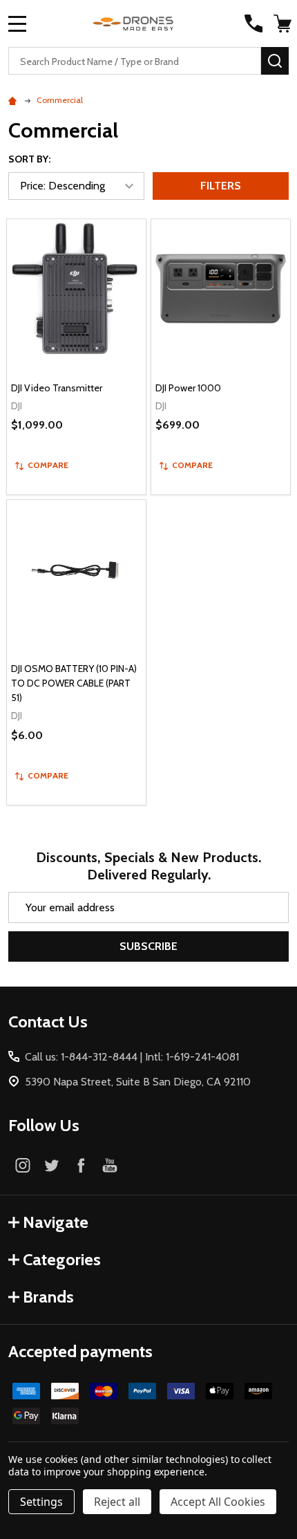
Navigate (55, 1222)
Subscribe (148, 946)
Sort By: (29, 159)
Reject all (117, 1501)
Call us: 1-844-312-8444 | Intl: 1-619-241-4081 (132, 1056)
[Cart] (282, 23)
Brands (48, 1297)
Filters (220, 185)
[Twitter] (51, 1165)
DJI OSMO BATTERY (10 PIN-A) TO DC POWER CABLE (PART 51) (74, 683)
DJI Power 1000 (188, 388)
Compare (48, 465)
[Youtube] (109, 1165)
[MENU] (17, 23)
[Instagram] (22, 1165)
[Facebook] (80, 1165)
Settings (41, 1501)
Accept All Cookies (218, 1501)
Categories (62, 1259)
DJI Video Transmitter (56, 388)
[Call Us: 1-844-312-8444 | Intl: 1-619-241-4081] (253, 23)
